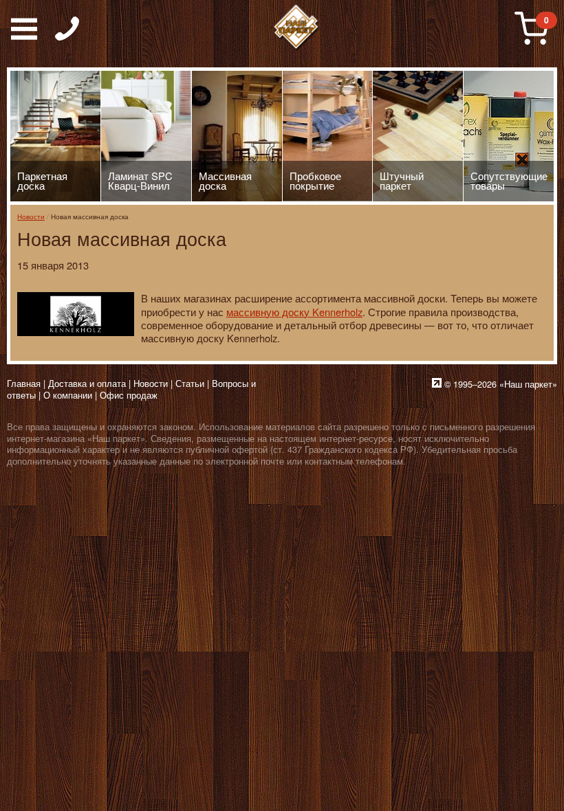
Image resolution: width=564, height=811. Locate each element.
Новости (31, 216)
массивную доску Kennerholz (294, 311)
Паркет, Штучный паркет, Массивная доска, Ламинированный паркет (296, 27)
